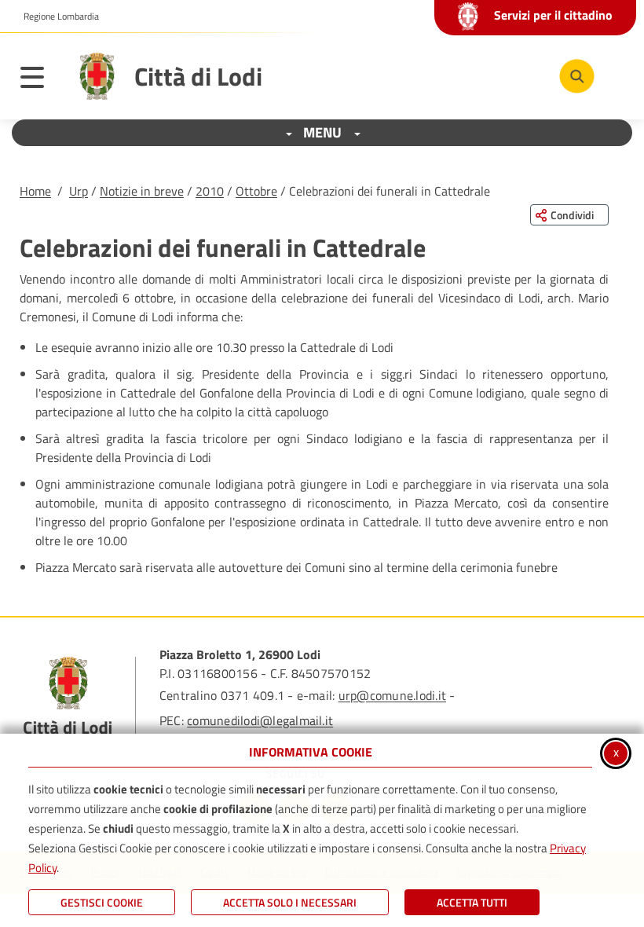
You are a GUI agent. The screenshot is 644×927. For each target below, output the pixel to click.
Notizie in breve (142, 190)
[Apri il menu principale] (40, 80)
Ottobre (256, 190)
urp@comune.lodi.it (392, 695)
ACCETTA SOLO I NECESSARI (290, 902)
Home (35, 190)
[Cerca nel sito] (577, 76)
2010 (210, 190)
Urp (78, 190)
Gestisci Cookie (101, 902)
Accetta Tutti (472, 902)
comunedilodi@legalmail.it (260, 720)
